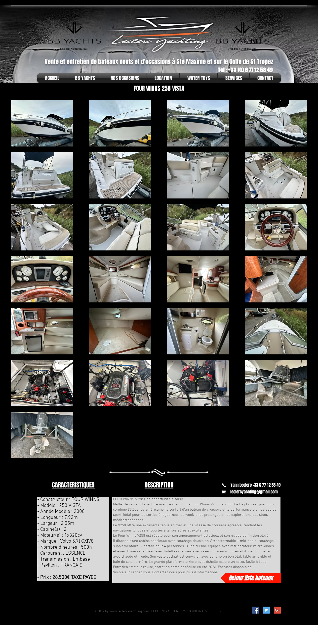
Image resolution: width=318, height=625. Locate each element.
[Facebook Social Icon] (255, 610)
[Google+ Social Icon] (277, 610)
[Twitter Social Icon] (266, 610)
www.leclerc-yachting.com (129, 611)
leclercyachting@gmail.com (254, 492)
